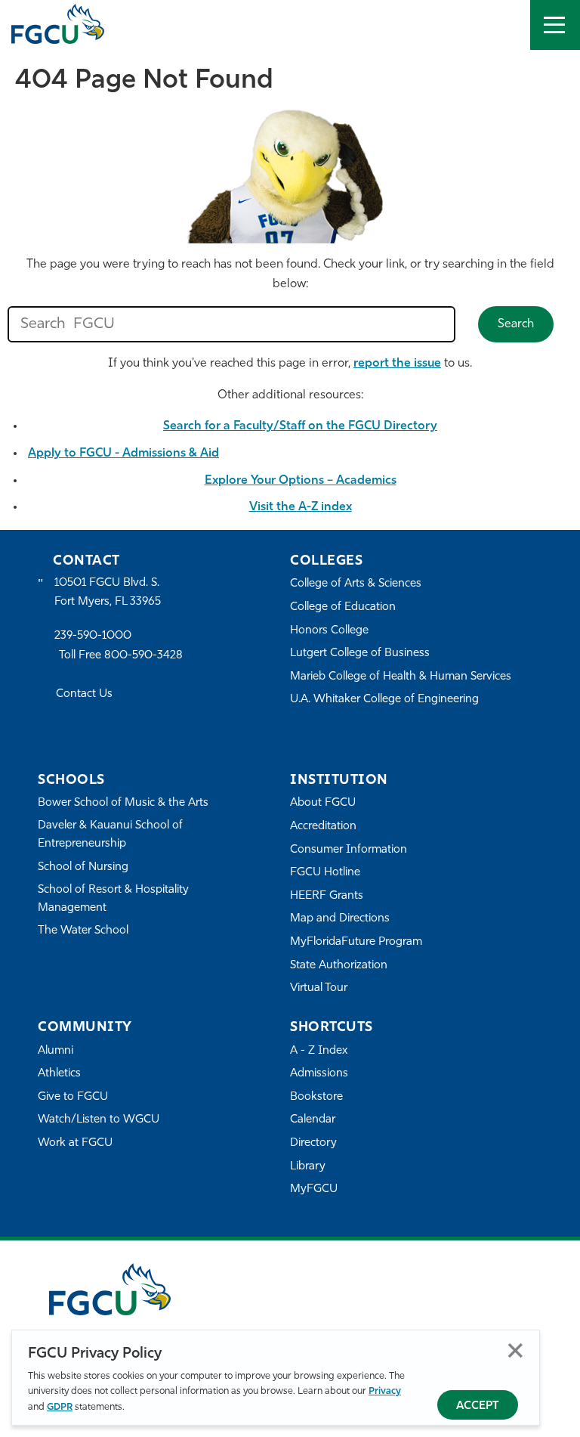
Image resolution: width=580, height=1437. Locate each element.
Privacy (385, 1391)
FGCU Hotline (325, 872)
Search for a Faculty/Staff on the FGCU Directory (300, 426)
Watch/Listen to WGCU (98, 1120)
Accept (477, 1406)
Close (515, 1350)
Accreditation (323, 826)
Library (307, 1166)
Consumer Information (348, 850)
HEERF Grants (326, 896)
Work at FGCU (75, 1143)
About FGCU (323, 803)
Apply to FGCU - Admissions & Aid (123, 454)
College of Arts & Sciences (355, 584)
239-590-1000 (92, 636)
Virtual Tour (318, 988)
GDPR (59, 1407)
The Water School (83, 931)
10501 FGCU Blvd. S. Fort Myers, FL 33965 (107, 592)
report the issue (397, 364)
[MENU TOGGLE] (555, 25)
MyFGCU (314, 1189)
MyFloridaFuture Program (356, 942)
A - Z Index (318, 1051)
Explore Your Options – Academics (300, 481)
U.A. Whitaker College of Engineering (384, 699)
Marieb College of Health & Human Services (400, 677)
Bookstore (316, 1097)
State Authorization (338, 965)
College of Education (343, 607)
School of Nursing (83, 867)
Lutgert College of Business (360, 653)
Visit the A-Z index (300, 507)
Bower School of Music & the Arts (123, 803)
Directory (313, 1143)
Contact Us (84, 694)
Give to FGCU (73, 1097)
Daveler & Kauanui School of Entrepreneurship (110, 835)
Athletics (59, 1073)
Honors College (329, 630)
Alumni (55, 1051)
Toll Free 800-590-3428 (121, 655)
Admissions (319, 1073)
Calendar (312, 1120)
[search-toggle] (505, 25)
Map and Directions (340, 918)
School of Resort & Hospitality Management (113, 899)
